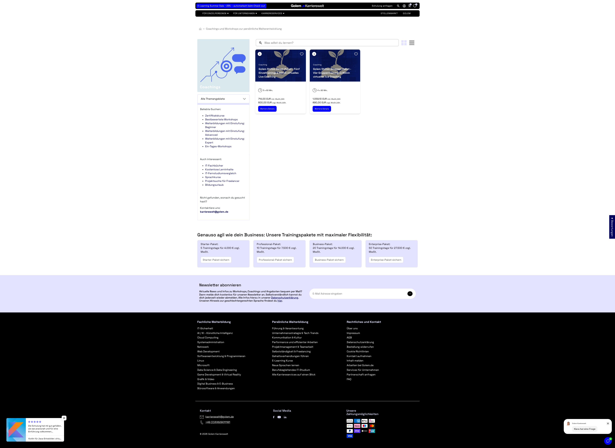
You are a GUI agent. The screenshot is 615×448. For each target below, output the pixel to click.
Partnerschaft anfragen (361, 374)
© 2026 (214, 433)
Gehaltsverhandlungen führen (290, 356)
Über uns (352, 328)
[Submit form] (410, 293)
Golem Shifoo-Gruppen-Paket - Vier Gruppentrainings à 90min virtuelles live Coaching (332, 72)
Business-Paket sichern (329, 259)
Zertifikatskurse (214, 115)
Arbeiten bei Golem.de (360, 365)
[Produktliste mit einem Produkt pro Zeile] (411, 42)
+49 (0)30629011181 (217, 422)
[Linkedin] (285, 416)
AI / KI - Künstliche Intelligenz (215, 333)
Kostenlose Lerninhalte (219, 169)
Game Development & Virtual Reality (219, 374)
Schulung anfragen (382, 5)
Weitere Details (267, 109)
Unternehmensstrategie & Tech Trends (295, 333)
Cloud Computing (207, 337)
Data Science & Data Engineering (217, 370)
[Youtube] (279, 416)
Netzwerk (203, 346)
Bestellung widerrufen (360, 346)
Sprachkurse (213, 177)
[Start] (200, 29)
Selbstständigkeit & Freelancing (291, 351)
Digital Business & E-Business (215, 383)
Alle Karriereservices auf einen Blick (294, 374)
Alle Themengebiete (213, 98)
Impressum (353, 333)
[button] (404, 6)
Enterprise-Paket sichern (386, 259)
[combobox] (331, 42)
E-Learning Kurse (282, 360)
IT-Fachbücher (214, 165)
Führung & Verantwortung (288, 328)
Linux (200, 360)
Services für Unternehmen (363, 370)
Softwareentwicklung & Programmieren (221, 356)
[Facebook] (273, 416)
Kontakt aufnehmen (359, 356)
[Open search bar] (398, 6)
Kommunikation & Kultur (287, 337)
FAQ (349, 379)
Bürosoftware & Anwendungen (216, 388)
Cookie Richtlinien (358, 351)
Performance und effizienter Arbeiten (295, 342)
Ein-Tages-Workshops (218, 146)
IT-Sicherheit (205, 328)
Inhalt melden (355, 360)
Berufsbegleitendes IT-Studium (291, 370)
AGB (349, 337)
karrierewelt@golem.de (219, 416)
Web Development (208, 351)
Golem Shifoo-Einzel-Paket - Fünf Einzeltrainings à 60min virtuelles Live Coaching (279, 72)
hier (280, 300)
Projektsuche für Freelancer (222, 181)
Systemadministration (210, 342)
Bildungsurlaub (214, 185)
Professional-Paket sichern (275, 259)
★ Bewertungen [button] (612, 227)
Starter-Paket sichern (216, 259)
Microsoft (203, 365)
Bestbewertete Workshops (221, 119)
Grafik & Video (205, 379)
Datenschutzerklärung (284, 297)
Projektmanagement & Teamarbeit (292, 346)
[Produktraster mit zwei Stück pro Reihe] (404, 43)
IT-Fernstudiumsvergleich (220, 173)
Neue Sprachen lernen (285, 365)
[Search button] (259, 42)
